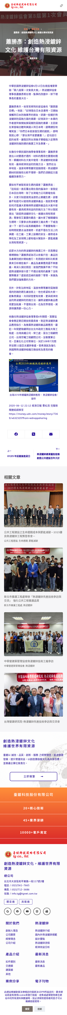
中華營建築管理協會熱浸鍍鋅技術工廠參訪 (29, 661)
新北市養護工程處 (13, 605)
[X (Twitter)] (33, 434)
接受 (27, 1009)
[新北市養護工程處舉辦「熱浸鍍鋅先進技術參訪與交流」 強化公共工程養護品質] (33, 570)
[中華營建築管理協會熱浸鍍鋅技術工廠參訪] (33, 634)
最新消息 (33, 58)
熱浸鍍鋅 (27, 605)
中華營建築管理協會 (14, 665)
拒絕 (40, 1009)
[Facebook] (16, 434)
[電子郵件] (51, 434)
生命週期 (23, 540)
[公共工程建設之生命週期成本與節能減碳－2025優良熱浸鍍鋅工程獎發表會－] (33, 505)
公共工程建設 (11, 540)
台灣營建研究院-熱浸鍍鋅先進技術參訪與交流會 (32, 721)
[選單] (61, 5)
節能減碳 (33, 540)
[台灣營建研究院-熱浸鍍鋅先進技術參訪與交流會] (33, 695)
